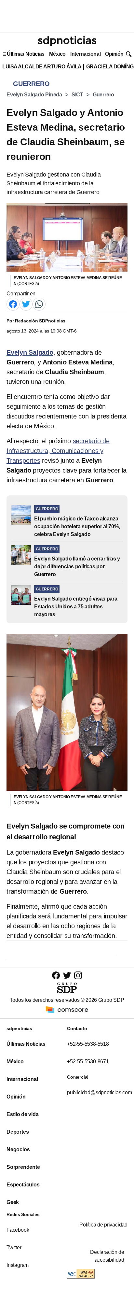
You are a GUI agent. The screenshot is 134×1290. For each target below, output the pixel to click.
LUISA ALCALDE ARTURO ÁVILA (42, 66)
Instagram (18, 1265)
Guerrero (103, 94)
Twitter (14, 1247)
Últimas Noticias (26, 54)
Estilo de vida (22, 1114)
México (57, 54)
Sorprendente (23, 1167)
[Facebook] (13, 303)
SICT (77, 94)
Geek (13, 1202)
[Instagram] (78, 975)
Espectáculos (23, 1184)
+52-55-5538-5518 (88, 1044)
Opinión (114, 54)
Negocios (18, 1149)
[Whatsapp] (39, 303)
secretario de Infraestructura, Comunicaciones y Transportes (58, 450)
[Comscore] (67, 1009)
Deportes (18, 1132)
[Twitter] (26, 303)
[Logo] (67, 41)
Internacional (85, 54)
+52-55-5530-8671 (88, 1061)
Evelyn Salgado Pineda (34, 94)
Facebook (18, 1230)
